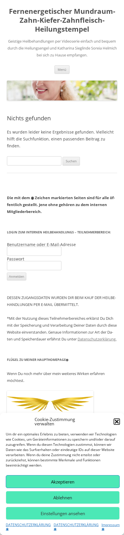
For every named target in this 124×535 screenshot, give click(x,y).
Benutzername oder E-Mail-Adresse (41, 244)
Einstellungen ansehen (63, 513)
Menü (62, 69)
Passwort (15, 259)
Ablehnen (62, 497)
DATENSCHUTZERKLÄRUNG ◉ (28, 526)
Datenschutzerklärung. (97, 339)
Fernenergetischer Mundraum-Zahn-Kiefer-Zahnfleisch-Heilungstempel (62, 20)
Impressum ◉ (111, 526)
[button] (117, 421)
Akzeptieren (62, 482)
